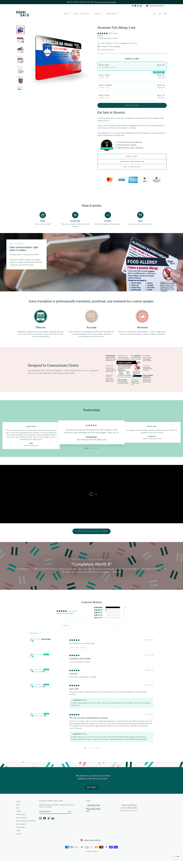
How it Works (81, 14)
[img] (74, 640)
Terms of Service (21, 817)
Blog (17, 805)
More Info (132, 156)
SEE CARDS (91, 787)
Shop (66, 14)
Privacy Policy (20, 827)
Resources (112, 14)
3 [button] (92, 748)
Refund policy (20, 814)
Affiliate (18, 811)
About (98, 14)
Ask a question (132, 166)
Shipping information (132, 161)
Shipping (100, 38)
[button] (102, 33)
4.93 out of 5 (72, 611)
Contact (18, 834)
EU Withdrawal (21, 824)
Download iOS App (94, 805)
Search (18, 801)
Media (18, 830)
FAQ (17, 808)
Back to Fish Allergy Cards (93, 531)
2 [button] (88, 748)
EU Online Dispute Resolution (26, 821)
